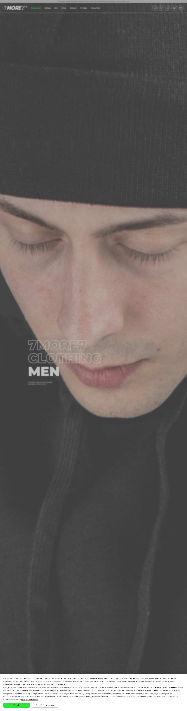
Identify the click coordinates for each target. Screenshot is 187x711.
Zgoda (16, 705)
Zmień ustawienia (45, 705)
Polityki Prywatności (29, 700)
